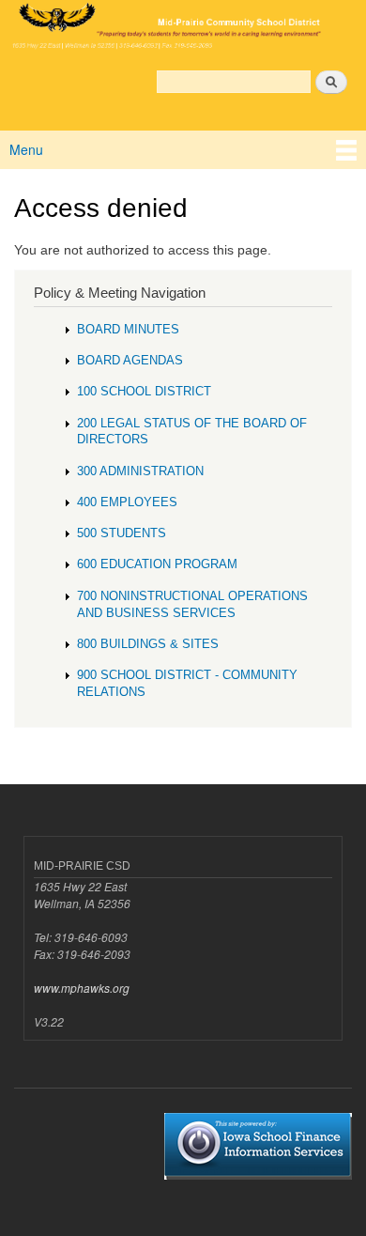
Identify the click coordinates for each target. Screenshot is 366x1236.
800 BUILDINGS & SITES (148, 644)
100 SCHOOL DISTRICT (144, 391)
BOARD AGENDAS (130, 360)
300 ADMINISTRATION (140, 471)
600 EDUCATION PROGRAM (157, 564)
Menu (26, 149)
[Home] (183, 27)
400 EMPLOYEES (127, 502)
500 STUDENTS (121, 533)
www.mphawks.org (82, 988)
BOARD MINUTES (128, 329)
